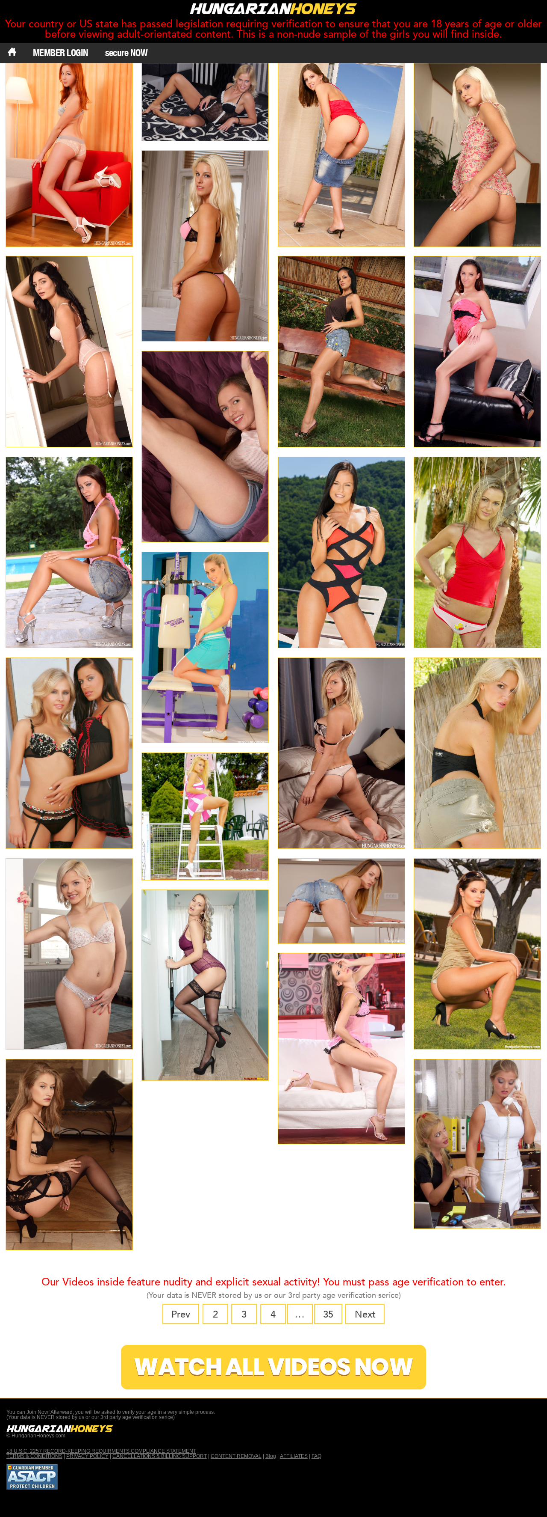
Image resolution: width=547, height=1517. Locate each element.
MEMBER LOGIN (60, 52)
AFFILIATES (294, 1456)
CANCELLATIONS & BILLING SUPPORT (159, 1456)
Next (365, 1314)
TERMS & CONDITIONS (34, 1456)
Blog (270, 1456)
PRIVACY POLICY (87, 1456)
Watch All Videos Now (273, 1367)
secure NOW (126, 52)
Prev (180, 1314)
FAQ (316, 1456)
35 (328, 1314)
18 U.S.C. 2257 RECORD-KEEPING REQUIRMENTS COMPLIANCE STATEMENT (101, 1451)
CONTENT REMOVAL (236, 1456)
